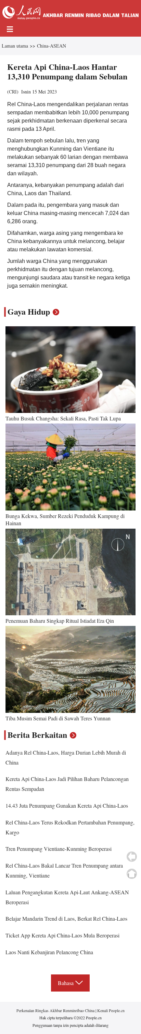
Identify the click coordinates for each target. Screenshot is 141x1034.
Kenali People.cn (110, 1010)
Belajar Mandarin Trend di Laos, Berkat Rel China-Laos (66, 918)
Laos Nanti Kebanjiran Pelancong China (49, 952)
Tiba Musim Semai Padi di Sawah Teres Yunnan (58, 718)
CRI (13, 91)
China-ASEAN (51, 45)
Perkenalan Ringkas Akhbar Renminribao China (55, 1010)
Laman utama (15, 45)
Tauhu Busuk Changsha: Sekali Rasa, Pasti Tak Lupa (63, 418)
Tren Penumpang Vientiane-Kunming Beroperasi (58, 848)
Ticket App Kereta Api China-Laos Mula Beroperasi (62, 935)
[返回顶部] (132, 874)
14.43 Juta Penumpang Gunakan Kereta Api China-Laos (66, 805)
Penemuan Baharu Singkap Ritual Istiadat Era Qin (59, 620)
